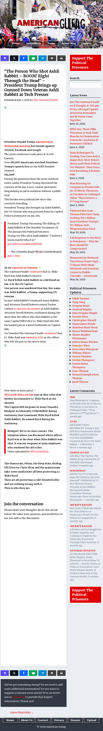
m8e (72, 397)
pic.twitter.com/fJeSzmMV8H (25, 243)
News (51, 43)
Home (16, 43)
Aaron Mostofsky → (22, 712)
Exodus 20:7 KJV (79, 452)
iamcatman (78, 470)
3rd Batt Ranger (81, 505)
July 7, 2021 (14, 255)
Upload (91, 720)
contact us (18, 697)
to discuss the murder (27, 308)
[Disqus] (33, 557)
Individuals (33, 43)
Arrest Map (68, 43)
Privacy (59, 720)
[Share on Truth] (5, 58)
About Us (26, 720)
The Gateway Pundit (45, 100)
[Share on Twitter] (14, 58)
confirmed (35, 271)
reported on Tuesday (24, 267)
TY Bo (73, 421)
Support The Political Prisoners (82, 62)
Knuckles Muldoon (83, 550)
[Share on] (42, 58)
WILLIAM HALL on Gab (18, 394)
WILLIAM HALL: (39, 451)
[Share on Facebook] (23, 58)
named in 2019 (34, 337)
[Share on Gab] (33, 58)
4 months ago (84, 447)
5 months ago (86, 465)
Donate (86, 43)
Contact (43, 720)
